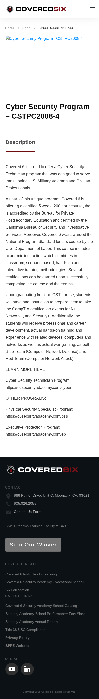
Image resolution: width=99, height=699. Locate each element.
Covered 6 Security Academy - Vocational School (44, 582)
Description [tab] (20, 142)
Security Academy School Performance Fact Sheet (45, 614)
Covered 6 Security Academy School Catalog (41, 606)
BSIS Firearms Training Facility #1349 (35, 526)
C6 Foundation (17, 590)
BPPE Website (17, 646)
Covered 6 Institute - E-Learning (31, 574)
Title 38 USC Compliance (25, 630)
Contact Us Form (27, 512)
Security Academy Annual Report (31, 622)
